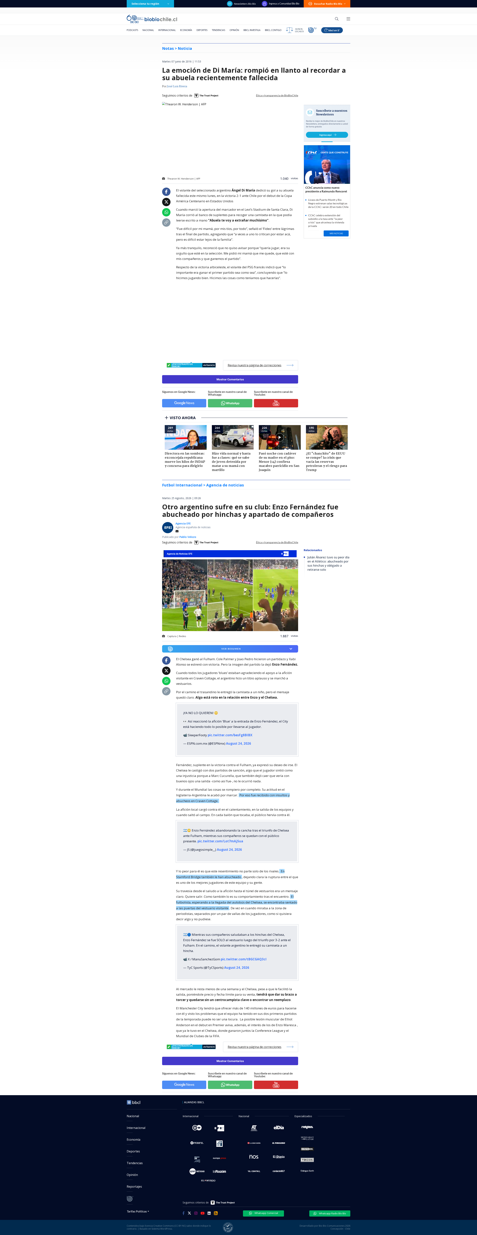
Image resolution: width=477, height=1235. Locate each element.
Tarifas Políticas (137, 1211)
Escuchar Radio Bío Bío (328, 3)
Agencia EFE (183, 523)
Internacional (167, 30)
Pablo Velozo (187, 537)
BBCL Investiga (252, 30)
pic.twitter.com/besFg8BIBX (230, 735)
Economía (186, 30)
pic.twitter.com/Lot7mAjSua (220, 841)
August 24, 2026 (238, 743)
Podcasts (132, 30)
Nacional (148, 30)
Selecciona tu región (145, 3)
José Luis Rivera (177, 86)
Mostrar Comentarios (230, 379)
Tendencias (218, 30)
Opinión (234, 30)
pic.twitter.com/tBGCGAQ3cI (243, 959)
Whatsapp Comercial (266, 1213)
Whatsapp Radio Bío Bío (332, 1213)
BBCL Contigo (273, 30)
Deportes (202, 30)
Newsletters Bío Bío (245, 3)
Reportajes (134, 1186)
